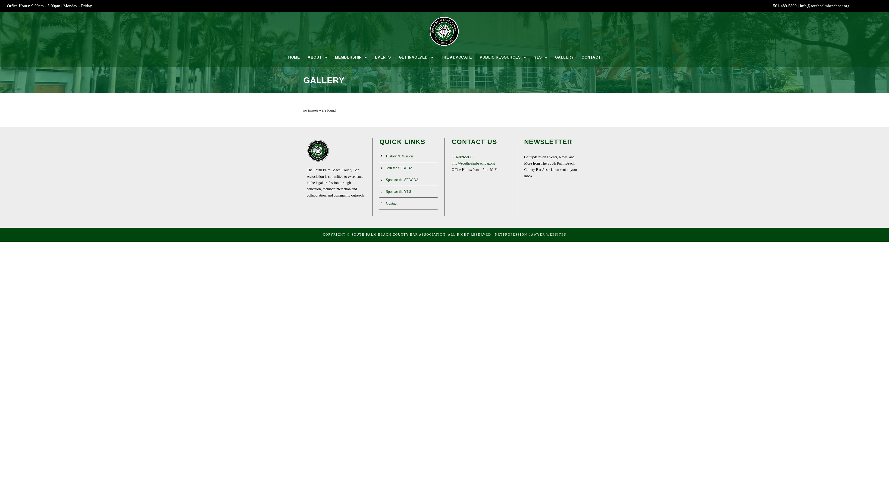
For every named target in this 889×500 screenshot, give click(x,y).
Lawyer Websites (547, 234)
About (315, 57)
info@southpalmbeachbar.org (824, 5)
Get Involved (413, 57)
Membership (348, 57)
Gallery (564, 57)
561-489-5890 (462, 157)
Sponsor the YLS (398, 192)
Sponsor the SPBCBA (402, 180)
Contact (591, 57)
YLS (538, 57)
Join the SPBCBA (399, 168)
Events (383, 57)
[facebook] (862, 5)
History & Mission (399, 156)
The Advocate (456, 57)
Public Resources (500, 57)
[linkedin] (871, 5)
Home (294, 57)
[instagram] (880, 5)
